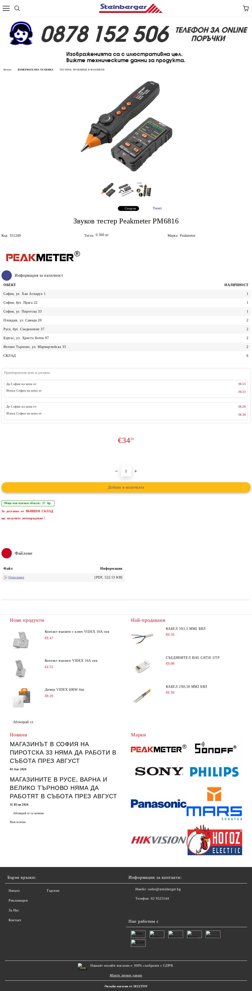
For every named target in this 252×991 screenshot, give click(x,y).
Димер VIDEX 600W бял (64, 689)
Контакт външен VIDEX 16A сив (71, 660)
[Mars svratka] (214, 804)
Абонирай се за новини (28, 813)
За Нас (14, 910)
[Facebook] (135, 908)
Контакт (15, 920)
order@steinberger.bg (164, 889)
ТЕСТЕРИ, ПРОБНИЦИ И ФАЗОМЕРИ (82, 69)
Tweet (157, 208)
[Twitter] (146, 908)
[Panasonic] (159, 804)
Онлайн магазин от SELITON (126, 986)
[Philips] (214, 772)
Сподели (130, 208)
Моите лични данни (126, 975)
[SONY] (159, 772)
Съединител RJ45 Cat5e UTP (193, 658)
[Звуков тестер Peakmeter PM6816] (126, 177)
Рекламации (18, 900)
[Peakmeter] (159, 749)
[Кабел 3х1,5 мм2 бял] (142, 638)
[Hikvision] (159, 840)
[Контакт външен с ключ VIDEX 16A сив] (21, 640)
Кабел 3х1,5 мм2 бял (186, 629)
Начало (7, 69)
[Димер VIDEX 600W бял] (21, 698)
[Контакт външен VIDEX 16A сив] (21, 669)
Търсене (53, 891)
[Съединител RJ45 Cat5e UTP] (142, 667)
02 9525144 (160, 898)
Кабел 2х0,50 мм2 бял (186, 686)
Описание (16, 577)
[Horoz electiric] (214, 841)
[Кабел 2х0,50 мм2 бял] (142, 696)
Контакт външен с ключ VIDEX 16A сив (77, 631)
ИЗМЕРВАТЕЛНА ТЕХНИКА (35, 69)
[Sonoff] (214, 749)
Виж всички (18, 822)
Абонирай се (23, 722)
